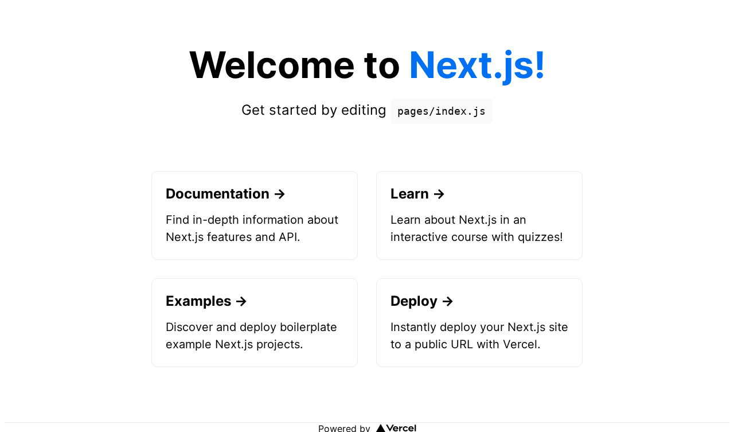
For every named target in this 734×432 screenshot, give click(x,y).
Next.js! (477, 64)
